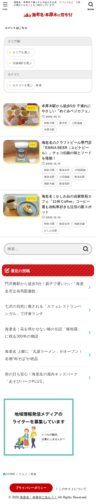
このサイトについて (72, 489)
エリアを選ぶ (21, 52)
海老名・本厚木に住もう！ (38, 497)
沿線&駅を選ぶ (22, 63)
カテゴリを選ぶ (23, 85)
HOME (11, 474)
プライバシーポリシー (31, 488)
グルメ (23, 474)
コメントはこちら (16, 27)
